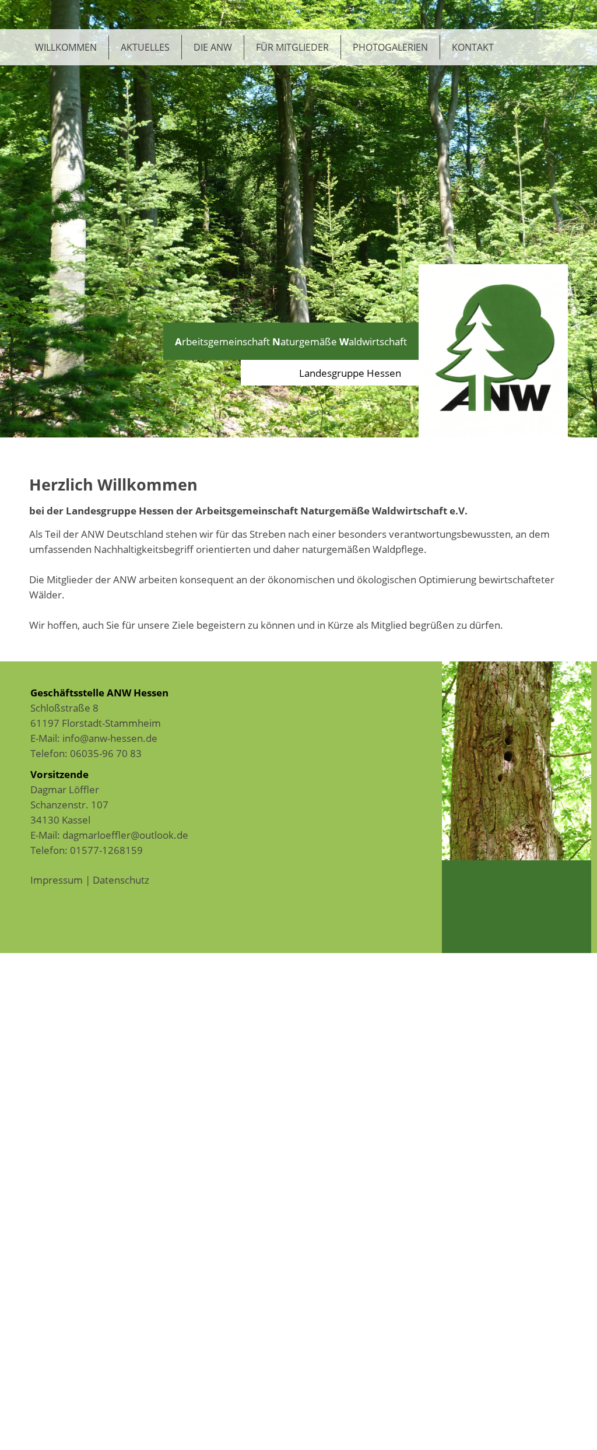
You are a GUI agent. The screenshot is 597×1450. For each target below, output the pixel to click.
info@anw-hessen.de (109, 738)
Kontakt (473, 47)
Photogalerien (390, 47)
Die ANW (213, 47)
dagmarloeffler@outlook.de (125, 835)
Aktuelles (145, 47)
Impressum (56, 880)
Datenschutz (121, 880)
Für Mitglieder (292, 47)
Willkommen (66, 47)
